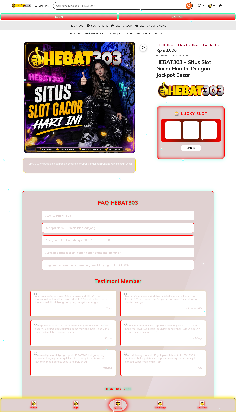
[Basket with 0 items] (221, 6)
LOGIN (59, 16)
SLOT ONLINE (92, 33)
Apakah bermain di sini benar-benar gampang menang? (83, 252)
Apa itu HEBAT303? (59, 215)
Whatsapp (160, 407)
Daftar (118, 407)
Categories (44, 5)
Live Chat (202, 407)
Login (76, 407)
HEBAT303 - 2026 (118, 389)
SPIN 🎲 (191, 148)
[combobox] (119, 6)
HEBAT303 (76, 33)
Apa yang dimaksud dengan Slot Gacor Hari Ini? (77, 240)
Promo (33, 407)
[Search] (189, 6)
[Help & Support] (201, 6)
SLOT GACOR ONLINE (130, 33)
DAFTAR (177, 16)
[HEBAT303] (21, 7)
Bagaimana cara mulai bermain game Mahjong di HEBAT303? (87, 265)
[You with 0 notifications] (211, 6)
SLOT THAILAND (154, 33)
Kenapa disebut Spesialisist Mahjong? (71, 228)
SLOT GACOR (109, 33)
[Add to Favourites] (143, 47)
